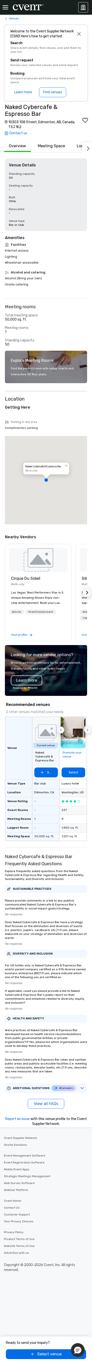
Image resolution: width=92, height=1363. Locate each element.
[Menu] (5, 7)
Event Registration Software (24, 1162)
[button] (46, 480)
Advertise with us (16, 1253)
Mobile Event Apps (16, 1169)
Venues (14, 18)
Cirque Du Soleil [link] (25, 578)
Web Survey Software (19, 1183)
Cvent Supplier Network (20, 1138)
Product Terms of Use (19, 1239)
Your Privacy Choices (18, 1221)
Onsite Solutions (15, 1145)
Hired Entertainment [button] (40, 611)
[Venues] (83, 7)
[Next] (87, 147)
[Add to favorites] (85, 120)
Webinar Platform (16, 1190)
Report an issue (17, 1119)
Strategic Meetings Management (27, 1176)
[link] (38, 560)
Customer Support (17, 1214)
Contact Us (12, 1207)
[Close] (79, 34)
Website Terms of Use (19, 1246)
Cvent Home (12, 1200)
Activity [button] (16, 611)
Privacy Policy (14, 1232)
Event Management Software (24, 1155)
